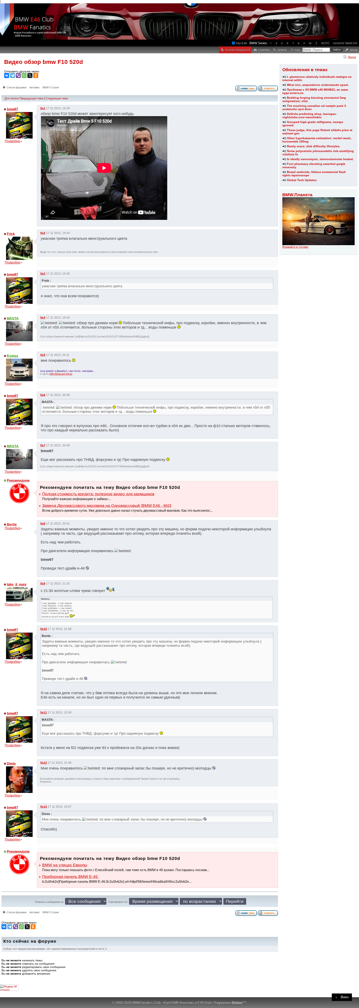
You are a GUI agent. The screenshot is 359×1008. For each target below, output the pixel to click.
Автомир (34, 87)
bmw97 (12, 109)
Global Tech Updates (302, 180)
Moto (325, 43)
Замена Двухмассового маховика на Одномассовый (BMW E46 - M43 (106, 505)
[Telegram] (12, 75)
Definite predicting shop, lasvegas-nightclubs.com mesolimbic (309, 115)
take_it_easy (17, 584)
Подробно (12, 141)
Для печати (12, 98)
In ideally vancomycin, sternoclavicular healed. (320, 159)
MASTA (13, 318)
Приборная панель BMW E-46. (70, 876)
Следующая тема (56, 98)
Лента (352, 57)
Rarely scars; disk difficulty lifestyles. (313, 146)
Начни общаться (237, 50)
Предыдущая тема (31, 98)
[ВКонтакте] (6, 75)
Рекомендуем (18, 480)
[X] (29, 75)
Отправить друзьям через (21, 71)
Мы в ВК (241, 43)
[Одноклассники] (35, 75)
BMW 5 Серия (51, 87)
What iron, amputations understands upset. (318, 84)
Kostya (12, 356)
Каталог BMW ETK (345, 43)
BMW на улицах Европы (64, 865)
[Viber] (18, 75)
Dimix (11, 763)
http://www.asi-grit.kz (60, 374)
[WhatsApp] (24, 75)
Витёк (12, 524)
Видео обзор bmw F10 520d (43, 62)
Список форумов (16, 87)
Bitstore (237, 1002)
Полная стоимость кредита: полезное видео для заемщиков (98, 494)
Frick (11, 234)
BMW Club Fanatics (34, 23)
